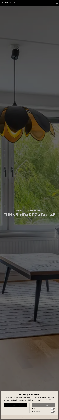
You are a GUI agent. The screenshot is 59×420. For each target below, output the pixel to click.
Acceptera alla (15, 405)
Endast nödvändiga (43, 405)
